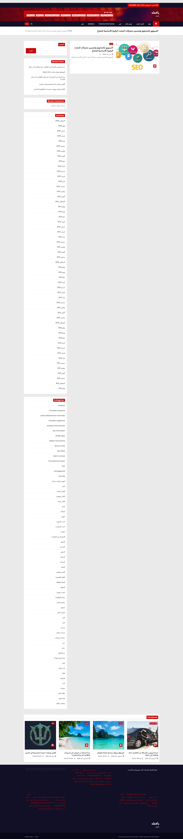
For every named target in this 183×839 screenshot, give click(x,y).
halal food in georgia (97, 784)
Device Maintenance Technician (53, 415)
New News (61, 451)
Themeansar (155, 837)
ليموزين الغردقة (31, 15)
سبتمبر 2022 (61, 318)
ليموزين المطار (39, 15)
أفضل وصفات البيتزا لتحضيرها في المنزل (52, 84)
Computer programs (57, 410)
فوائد (149, 24)
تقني (63, 623)
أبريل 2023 (61, 282)
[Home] (156, 24)
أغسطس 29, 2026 (150, 758)
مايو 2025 (62, 161)
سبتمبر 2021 (61, 378)
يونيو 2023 (61, 272)
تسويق (111, 44)
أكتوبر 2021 (61, 373)
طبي (82, 24)
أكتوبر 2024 (61, 196)
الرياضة (62, 557)
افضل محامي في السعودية (134, 800)
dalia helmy (137, 758)
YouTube (61, 476)
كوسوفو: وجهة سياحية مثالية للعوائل (53, 72)
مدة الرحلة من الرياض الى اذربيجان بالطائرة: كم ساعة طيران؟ (48, 78)
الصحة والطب (60, 572)
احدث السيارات (60, 527)
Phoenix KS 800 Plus (94, 776)
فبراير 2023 (61, 292)
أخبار (63, 486)
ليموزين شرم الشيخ (65, 15)
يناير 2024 (61, 237)
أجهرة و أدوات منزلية (58, 481)
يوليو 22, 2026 (49, 756)
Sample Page (29, 837)
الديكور (63, 552)
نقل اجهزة (62, 698)
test (63, 466)
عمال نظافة (98, 778)
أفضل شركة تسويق (39, 797)
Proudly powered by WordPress (129, 837)
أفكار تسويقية (60, 496)
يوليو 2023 (61, 267)
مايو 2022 (62, 338)
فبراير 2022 (61, 353)
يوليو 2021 (62, 388)
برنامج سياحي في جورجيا (131, 803)
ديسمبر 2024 (60, 186)
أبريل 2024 (61, 222)
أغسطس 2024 (60, 201)
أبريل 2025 (61, 166)
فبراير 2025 (61, 176)
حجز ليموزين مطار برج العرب (52, 15)
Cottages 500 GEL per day (136, 794)
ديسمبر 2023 (61, 242)
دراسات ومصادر (60, 638)
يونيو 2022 (61, 333)
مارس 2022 (61, 348)
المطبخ (63, 587)
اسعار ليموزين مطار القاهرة (78, 15)
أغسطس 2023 (60, 262)
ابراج (63, 506)
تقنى (120, 24)
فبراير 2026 (61, 136)
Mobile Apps (60, 436)
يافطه (155, 12)
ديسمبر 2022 (61, 302)
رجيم (63, 648)
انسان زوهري (61, 592)
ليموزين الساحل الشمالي (93, 15)
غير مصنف (61, 668)
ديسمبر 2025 (60, 146)
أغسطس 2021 (60, 383)
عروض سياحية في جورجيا (85, 778)
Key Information (59, 431)
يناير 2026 (61, 141)
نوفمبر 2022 (61, 307)
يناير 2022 (62, 358)
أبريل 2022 (61, 343)
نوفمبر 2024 (61, 191)
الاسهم (63, 542)
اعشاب (62, 532)
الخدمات (62, 547)
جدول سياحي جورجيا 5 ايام (42, 806)
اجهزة (63, 516)
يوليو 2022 (61, 328)
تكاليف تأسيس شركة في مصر (96, 773)
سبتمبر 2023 (61, 257)
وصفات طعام (60, 703)
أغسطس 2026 (60, 121)
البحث (61, 44)
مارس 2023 (61, 287)
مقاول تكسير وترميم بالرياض (39, 800)
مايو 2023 (62, 277)
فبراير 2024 (61, 232)
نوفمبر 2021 (61, 368)
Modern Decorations (57, 441)
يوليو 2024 (61, 206)
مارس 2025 (61, 171)
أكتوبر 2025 (61, 156)
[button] (31, 24)
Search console (59, 456)
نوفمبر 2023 (61, 247)
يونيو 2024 (61, 212)
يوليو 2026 (61, 126)
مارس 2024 (61, 227)
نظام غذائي (61, 693)
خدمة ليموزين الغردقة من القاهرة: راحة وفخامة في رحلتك (46, 67)
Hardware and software (56, 426)
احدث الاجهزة (61, 522)
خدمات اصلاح (61, 633)
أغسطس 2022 (60, 323)
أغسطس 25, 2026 (116, 756)
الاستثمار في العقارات (58, 537)
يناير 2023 (62, 297)
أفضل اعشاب (140, 24)
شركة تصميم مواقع (89, 770)
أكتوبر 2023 (61, 252)
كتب (63, 683)
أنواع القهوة (143, 803)
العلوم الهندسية (60, 577)
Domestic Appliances (57, 421)
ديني (63, 643)
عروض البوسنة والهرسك (46, 808)
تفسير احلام (128, 24)
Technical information (106, 24)
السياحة (62, 562)
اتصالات (62, 511)
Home (70, 31)
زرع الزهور (61, 653)
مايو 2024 (61, 217)
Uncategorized (59, 471)
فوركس (62, 678)
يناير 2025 (61, 181)
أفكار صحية (61, 501)
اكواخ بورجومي (99, 781)
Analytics (91, 24)
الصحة (63, 567)
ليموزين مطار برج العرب (107, 15)
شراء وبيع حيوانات (59, 658)
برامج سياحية (61, 602)
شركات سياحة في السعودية (135, 797)
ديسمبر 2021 (61, 363)
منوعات (62, 688)
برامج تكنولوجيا (60, 597)
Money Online (60, 446)
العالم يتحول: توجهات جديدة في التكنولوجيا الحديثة (49, 89)
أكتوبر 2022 (61, 313)
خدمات (63, 628)
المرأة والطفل (60, 582)
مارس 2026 (61, 131)
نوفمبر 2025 (61, 151)
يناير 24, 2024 (106, 54)
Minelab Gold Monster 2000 (41, 803)
